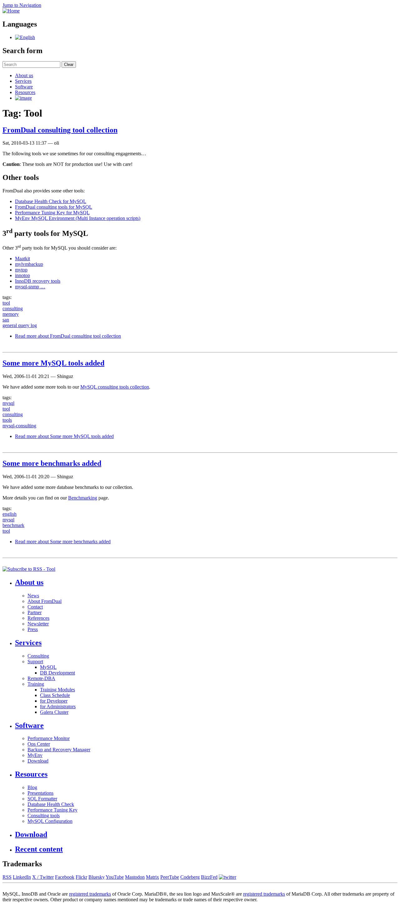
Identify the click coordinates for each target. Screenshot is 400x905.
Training (36, 684)
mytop (21, 269)
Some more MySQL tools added (53, 363)
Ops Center (39, 744)
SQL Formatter (42, 798)
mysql (8, 403)
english (9, 514)
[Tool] (25, 37)
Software (24, 86)
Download (38, 760)
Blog (32, 787)
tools (7, 420)
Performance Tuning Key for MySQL (52, 212)
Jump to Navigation (21, 5)
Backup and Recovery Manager (59, 749)
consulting (12, 308)
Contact (35, 606)
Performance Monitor (49, 738)
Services (23, 81)
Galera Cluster (54, 712)
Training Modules (57, 689)
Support (35, 661)
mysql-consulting (19, 425)
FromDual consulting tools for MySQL (53, 207)
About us (24, 75)
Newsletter (38, 623)
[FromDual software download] (23, 98)
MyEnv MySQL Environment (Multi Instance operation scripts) (77, 218)
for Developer (54, 701)
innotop (22, 275)
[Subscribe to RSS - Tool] (28, 569)
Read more (68, 336)
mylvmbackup (29, 264)
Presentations (40, 793)
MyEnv (35, 755)
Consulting (38, 656)
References (38, 618)
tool (6, 303)
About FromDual (45, 601)
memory (10, 314)
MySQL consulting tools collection (114, 387)
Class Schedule (55, 695)
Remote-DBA (41, 678)
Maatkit (22, 258)
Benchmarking (82, 497)
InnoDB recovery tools (37, 281)
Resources (25, 92)
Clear (68, 64)
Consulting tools (44, 815)
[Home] (11, 10)
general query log (19, 325)
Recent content (39, 849)
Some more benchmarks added (51, 463)
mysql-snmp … (30, 286)
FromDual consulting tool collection (60, 130)
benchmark (13, 525)
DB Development (57, 672)
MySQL (48, 667)
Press (33, 629)
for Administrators (58, 706)
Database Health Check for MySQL (50, 201)
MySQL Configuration (50, 821)
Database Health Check (51, 804)
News (33, 595)
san (5, 319)
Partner (35, 612)
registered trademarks (90, 894)
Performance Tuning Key (53, 810)
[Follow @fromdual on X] (227, 877)
